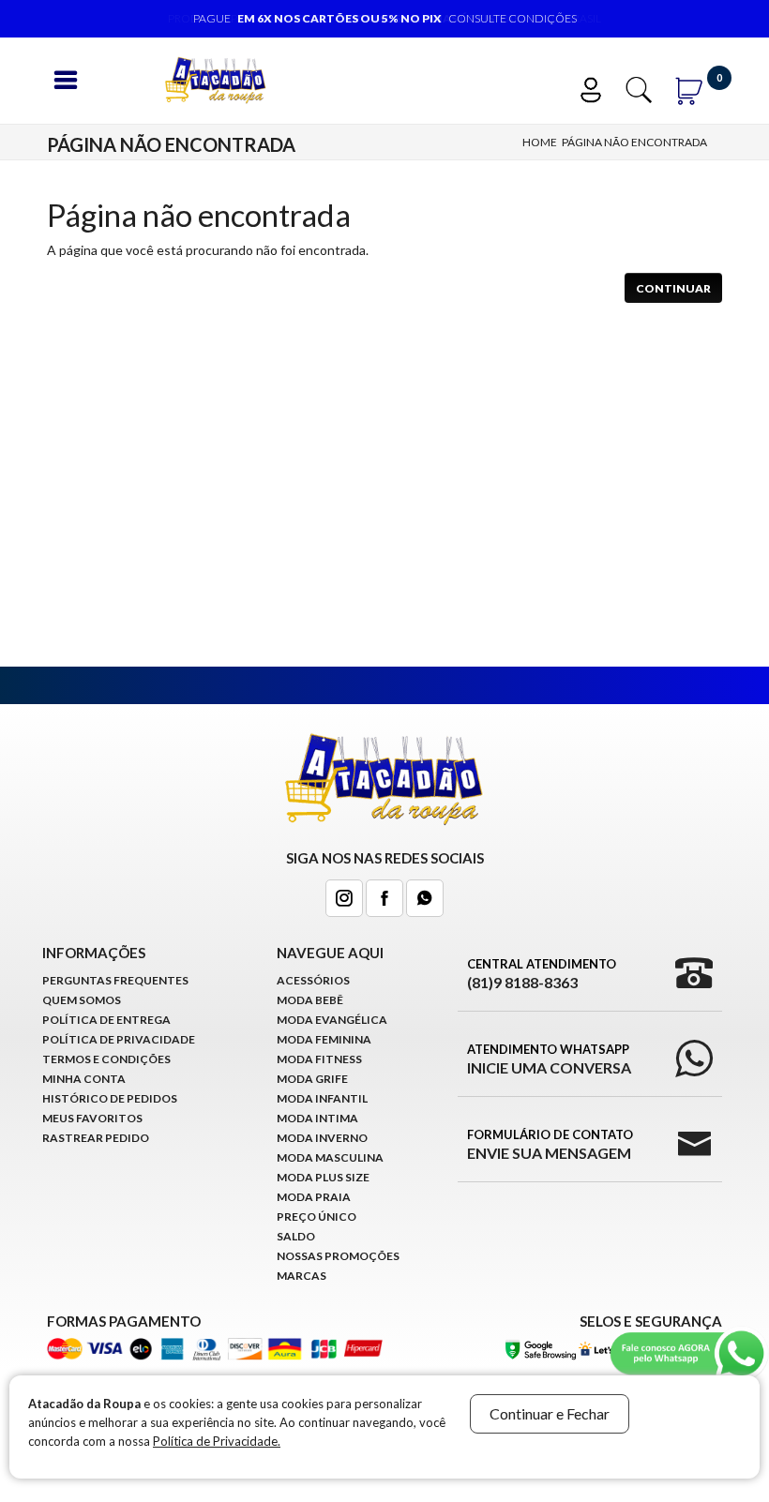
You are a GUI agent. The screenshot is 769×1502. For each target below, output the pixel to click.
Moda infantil (322, 1098)
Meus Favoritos (92, 1118)
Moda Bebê (310, 1000)
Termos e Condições (106, 1059)
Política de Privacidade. (216, 1441)
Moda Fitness (319, 1059)
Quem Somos (81, 1000)
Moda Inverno (322, 1138)
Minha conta (84, 1079)
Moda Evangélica (332, 1020)
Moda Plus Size (323, 1177)
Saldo (296, 1236)
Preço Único (316, 1216)
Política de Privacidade (118, 1039)
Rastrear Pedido (95, 1138)
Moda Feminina (324, 1039)
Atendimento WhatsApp (549, 1059)
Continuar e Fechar (550, 1413)
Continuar (673, 288)
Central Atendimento (541, 973)
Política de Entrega (106, 1020)
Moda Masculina (330, 1157)
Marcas (301, 1276)
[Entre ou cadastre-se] (600, 87)
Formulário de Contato (550, 1144)
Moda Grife (312, 1079)
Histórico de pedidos (109, 1098)
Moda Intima (317, 1118)
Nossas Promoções (338, 1256)
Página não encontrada (634, 142)
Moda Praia (314, 1197)
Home (539, 142)
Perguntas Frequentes (115, 980)
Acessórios (313, 980)
